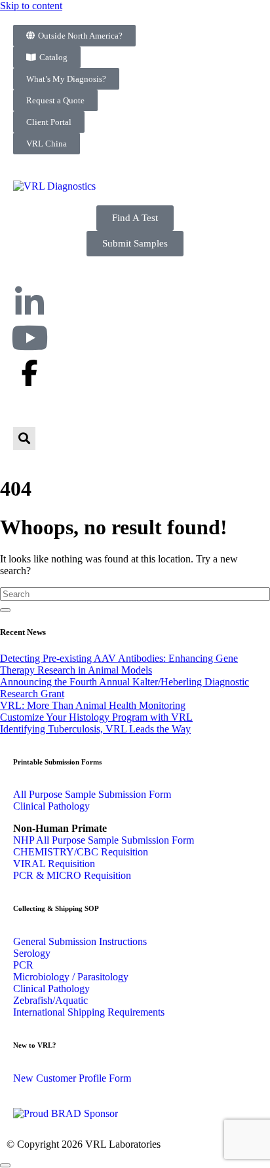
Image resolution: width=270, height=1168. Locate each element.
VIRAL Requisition (54, 863)
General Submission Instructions (80, 941)
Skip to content (31, 5)
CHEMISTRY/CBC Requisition (80, 851)
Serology (31, 953)
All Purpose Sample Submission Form (92, 794)
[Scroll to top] (5, 1165)
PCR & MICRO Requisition (72, 875)
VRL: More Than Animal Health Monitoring (92, 705)
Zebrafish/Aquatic (50, 1000)
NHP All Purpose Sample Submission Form (103, 840)
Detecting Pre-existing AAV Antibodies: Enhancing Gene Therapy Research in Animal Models (119, 664)
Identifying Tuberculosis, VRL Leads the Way (95, 728)
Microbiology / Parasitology (70, 976)
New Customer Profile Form (72, 1078)
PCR (23, 964)
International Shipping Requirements (88, 1012)
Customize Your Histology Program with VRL (96, 717)
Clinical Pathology (51, 806)
